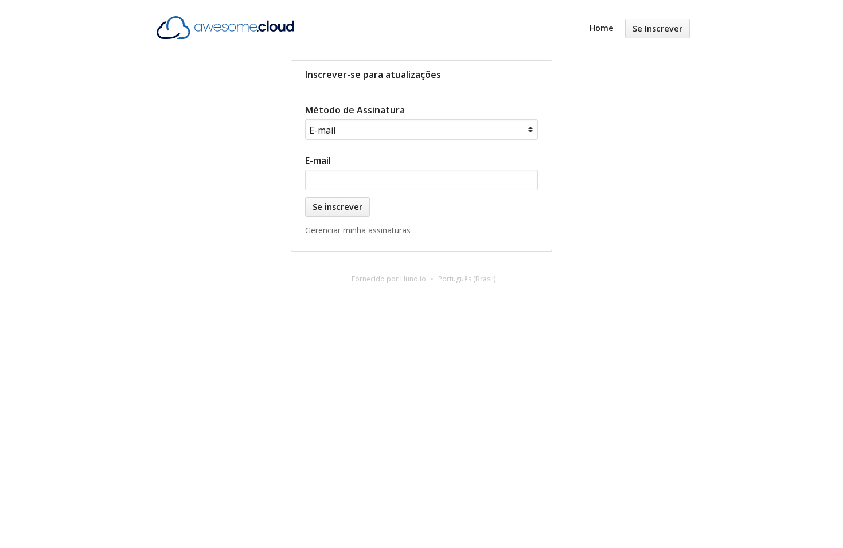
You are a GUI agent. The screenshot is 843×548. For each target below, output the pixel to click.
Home (602, 27)
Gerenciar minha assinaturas (358, 230)
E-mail (318, 160)
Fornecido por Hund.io (389, 279)
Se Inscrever (657, 28)
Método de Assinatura (355, 110)
